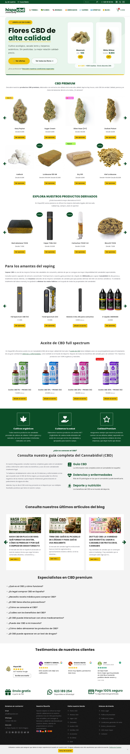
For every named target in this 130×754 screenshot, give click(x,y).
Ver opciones (19, 137)
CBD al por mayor (107, 730)
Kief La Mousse (110, 174)
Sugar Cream (49, 129)
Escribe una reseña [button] (22, 676)
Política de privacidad (108, 715)
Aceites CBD (74, 726)
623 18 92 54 (108, 2)
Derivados (73, 722)
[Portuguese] (48, 731)
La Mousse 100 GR (50, 174)
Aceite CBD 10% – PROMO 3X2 (50, 390)
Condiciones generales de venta (111, 722)
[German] (43, 731)
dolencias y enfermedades (31, 354)
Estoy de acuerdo (65, 751)
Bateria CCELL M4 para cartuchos (80, 317)
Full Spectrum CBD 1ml (20, 317)
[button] (5, 118)
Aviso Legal (105, 711)
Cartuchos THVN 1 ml (80, 243)
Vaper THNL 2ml (50, 243)
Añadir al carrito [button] (80, 326)
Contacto (104, 734)
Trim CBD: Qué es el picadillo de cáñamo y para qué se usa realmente (64, 539)
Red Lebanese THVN (20, 243)
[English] (37, 731)
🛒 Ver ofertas (19, 61)
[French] (40, 731)
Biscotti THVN (110, 243)
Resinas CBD (74, 715)
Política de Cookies (107, 718)
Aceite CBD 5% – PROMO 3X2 (19, 390)
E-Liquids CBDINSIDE (110, 317)
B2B (71, 742)
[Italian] (45, 731)
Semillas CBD (74, 730)
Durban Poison (110, 129)
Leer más (13, 559)
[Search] (97, 2)
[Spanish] (51, 731)
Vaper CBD (73, 718)
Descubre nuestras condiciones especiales (38, 69)
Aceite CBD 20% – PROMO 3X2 (80, 390)
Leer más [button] (101, 680)
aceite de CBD (75, 351)
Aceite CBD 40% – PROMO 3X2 (110, 390)
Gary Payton (20, 129)
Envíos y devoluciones (108, 726)
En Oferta (73, 738)
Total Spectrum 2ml (50, 317)
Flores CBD (73, 711)
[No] (127, 749)
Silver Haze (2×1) (80, 129)
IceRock (19, 174)
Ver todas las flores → (44, 61)
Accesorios (73, 734)
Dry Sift (80, 174)
